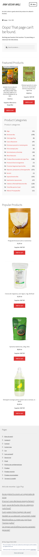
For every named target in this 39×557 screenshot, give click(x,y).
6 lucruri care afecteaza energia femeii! (18, 501)
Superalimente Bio (12, 176)
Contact (7, 443)
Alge (8, 131)
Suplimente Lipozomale (14, 180)
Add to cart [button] (10, 110)
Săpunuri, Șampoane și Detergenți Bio (18, 170)
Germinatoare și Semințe (14, 152)
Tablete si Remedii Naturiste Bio (17, 184)
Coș (5, 450)
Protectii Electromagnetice (15, 163)
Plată (6, 461)
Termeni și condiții (10, 478)
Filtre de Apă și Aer (12, 149)
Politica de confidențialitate (13, 464)
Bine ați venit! (8, 436)
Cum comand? (8, 454)
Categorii (7, 440)
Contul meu (8, 447)
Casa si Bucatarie (12, 142)
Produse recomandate (11, 475)
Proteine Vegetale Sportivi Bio (16, 166)
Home (5, 20)
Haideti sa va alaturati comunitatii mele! (19, 516)
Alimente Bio (11, 134)
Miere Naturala (11, 155)
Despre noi (7, 457)
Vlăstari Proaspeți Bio (13, 191)
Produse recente (9, 471)
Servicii (9, 173)
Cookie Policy (33, 549)
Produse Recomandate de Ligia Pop (18, 159)
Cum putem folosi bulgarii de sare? (16, 512)
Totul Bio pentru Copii (13, 187)
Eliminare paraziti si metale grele (17, 145)
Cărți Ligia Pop (11, 138)
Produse (7, 468)
